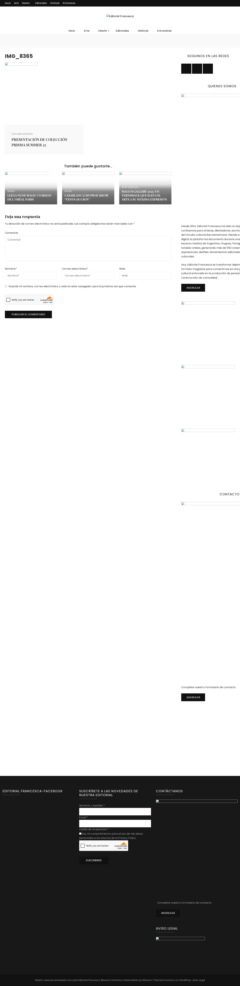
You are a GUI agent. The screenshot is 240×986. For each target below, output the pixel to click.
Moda (11, 191)
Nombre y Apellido (92, 805)
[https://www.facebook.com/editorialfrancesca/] (197, 69)
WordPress (185, 980)
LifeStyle (55, 3)
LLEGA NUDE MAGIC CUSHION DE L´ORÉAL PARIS (29, 197)
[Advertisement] (205, 731)
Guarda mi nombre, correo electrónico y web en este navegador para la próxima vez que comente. (72, 286)
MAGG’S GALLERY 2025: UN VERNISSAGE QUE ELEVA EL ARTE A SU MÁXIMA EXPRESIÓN (144, 195)
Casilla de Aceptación (94, 829)
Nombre (11, 269)
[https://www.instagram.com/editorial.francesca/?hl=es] (186, 69)
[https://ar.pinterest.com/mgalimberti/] (208, 69)
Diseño (26, 3)
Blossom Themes (153, 980)
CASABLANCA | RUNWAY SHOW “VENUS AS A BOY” (86, 197)
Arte (16, 3)
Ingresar (193, 288)
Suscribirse (94, 860)
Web (122, 269)
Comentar (11, 233)
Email (83, 817)
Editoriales (41, 3)
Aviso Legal (198, 980)
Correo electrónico (75, 269)
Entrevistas (69, 3)
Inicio (8, 3)
